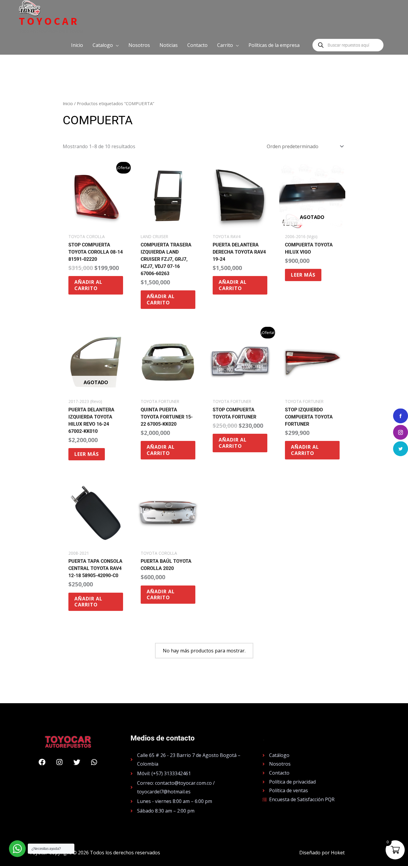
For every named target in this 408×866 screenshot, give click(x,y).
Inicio (68, 103)
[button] (106, 45)
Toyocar (49, 21)
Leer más (303, 275)
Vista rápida (95, 224)
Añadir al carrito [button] (88, 285)
